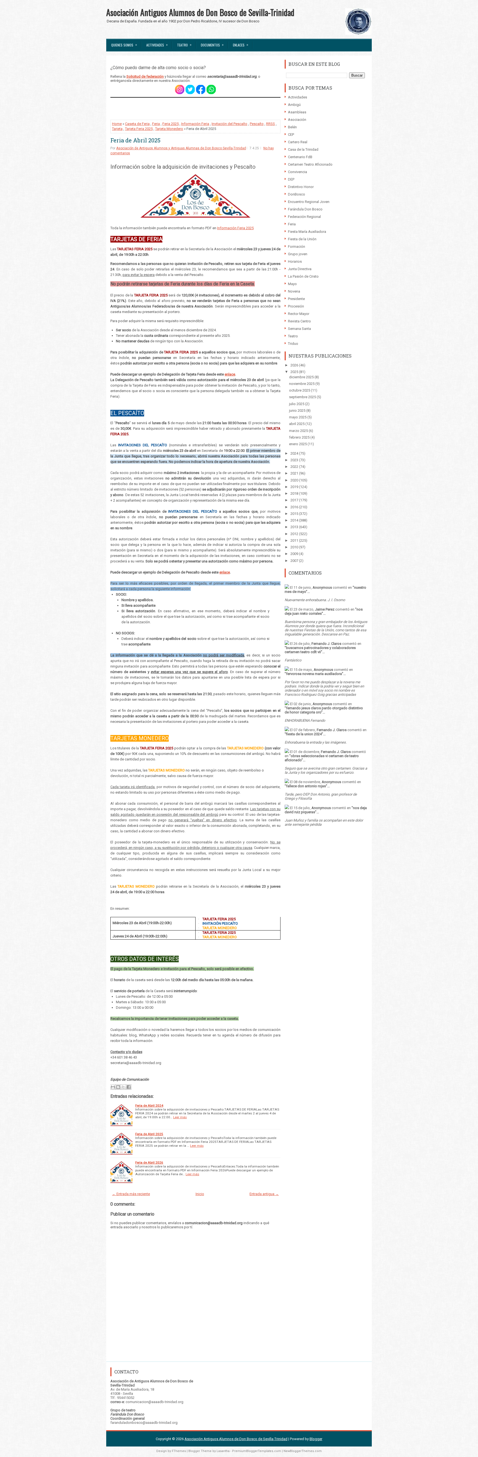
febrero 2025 (299, 437)
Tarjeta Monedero (169, 129)
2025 (294, 372)
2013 (294, 527)
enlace (230, 374)
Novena (294, 291)
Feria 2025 (170, 124)
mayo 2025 (298, 417)
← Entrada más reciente (131, 1194)
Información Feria (195, 124)
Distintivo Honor (301, 187)
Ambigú (294, 105)
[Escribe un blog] (118, 1087)
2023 (294, 460)
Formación (296, 246)
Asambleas (297, 112)
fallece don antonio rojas (306, 786)
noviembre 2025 (302, 384)
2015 (294, 514)
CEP (291, 134)
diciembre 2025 (302, 377)
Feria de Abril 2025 (135, 140)
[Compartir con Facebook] (128, 1087)
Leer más (180, 1117)
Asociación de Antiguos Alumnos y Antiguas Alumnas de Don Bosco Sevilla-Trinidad (181, 148)
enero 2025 (298, 444)
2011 (294, 540)
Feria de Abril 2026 (149, 1162)
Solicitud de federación (145, 76)
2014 (294, 520)
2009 (294, 554)
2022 (294, 467)
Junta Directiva (299, 269)
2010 (294, 547)
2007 (294, 561)
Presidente (296, 299)
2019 (294, 487)
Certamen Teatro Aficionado (310, 164)
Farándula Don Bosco (305, 209)
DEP (291, 179)
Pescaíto (257, 124)
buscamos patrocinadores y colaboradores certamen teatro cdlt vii (320, 650)
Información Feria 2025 (235, 228)
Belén (292, 127)
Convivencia (297, 172)
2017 (294, 500)
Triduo (293, 344)
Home (117, 124)
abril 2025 (297, 424)
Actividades (157, 44)
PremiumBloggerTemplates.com (256, 1451)
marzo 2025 (299, 431)
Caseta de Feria (137, 124)
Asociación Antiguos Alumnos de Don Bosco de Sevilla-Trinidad (200, 12)
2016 (294, 507)
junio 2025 (297, 410)
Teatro (184, 44)
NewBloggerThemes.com (303, 1451)
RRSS (270, 124)
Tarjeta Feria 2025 (139, 129)
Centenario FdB (300, 157)
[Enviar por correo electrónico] (113, 1087)
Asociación (297, 120)
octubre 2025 (300, 390)
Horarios (295, 261)
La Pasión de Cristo (303, 276)
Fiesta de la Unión (302, 239)
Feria (156, 124)
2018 (294, 493)
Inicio (200, 1194)
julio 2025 (297, 404)
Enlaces (240, 44)
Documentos (212, 44)
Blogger (316, 1439)
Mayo (292, 284)
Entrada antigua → (264, 1194)
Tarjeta (117, 129)
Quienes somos (124, 44)
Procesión (296, 306)
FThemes (179, 1451)
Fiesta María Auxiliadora (307, 232)
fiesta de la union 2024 (304, 734)
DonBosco (296, 194)
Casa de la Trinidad (303, 149)
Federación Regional (304, 217)
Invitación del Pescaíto (229, 124)
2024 (294, 453)
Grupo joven (297, 254)
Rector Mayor (298, 314)
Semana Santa (299, 329)
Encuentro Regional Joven (308, 202)
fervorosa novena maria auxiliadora (314, 674)
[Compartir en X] (123, 1087)
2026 (294, 365)
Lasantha (223, 1451)
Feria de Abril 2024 (149, 1105)
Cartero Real (297, 142)
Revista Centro (299, 321)
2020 (294, 480)
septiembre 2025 (303, 397)
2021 (294, 473)
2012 (294, 534)
